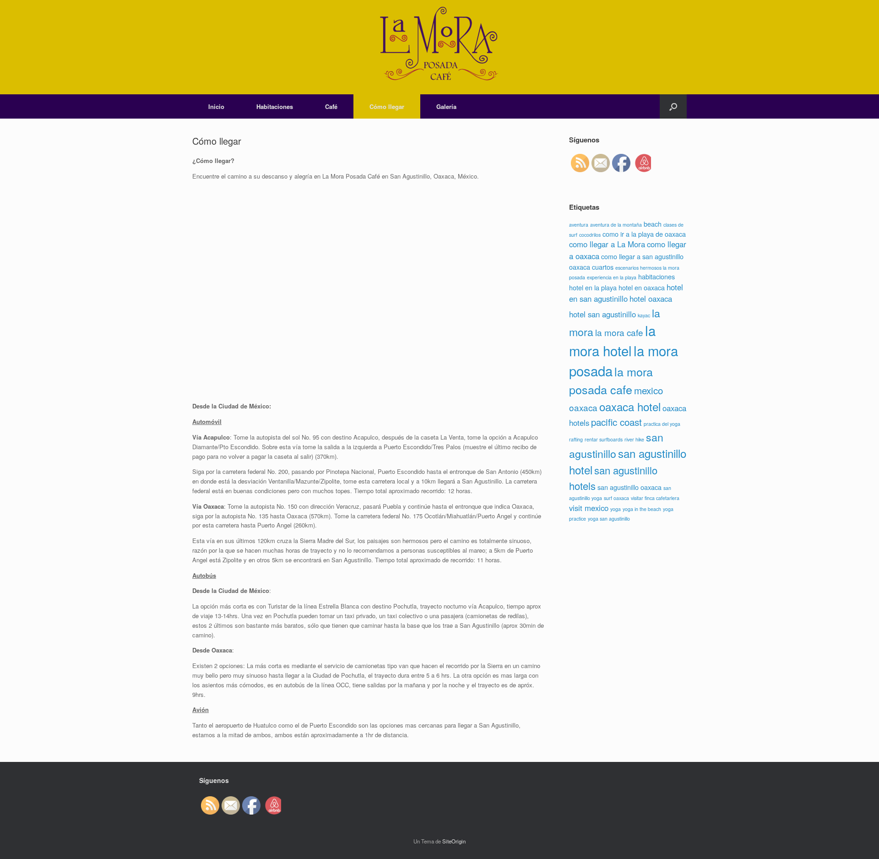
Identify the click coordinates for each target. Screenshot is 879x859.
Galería (446, 106)
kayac (644, 315)
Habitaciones (274, 106)
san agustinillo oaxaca (629, 487)
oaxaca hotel (630, 406)
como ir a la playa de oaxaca (644, 234)
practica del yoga (662, 423)
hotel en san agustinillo (626, 293)
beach (653, 223)
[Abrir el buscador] (673, 106)
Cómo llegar (386, 106)
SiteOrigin (454, 841)
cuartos (602, 267)
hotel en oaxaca (642, 287)
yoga (615, 509)
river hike (634, 439)
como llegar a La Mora (607, 244)
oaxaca (583, 407)
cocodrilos (590, 234)
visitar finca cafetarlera (655, 498)
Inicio (216, 106)
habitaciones (656, 276)
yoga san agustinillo (609, 518)
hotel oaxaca (650, 298)
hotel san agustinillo (602, 314)
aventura (578, 224)
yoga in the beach (642, 509)
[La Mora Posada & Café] (439, 47)
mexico (648, 390)
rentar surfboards (604, 439)
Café (331, 106)
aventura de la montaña (616, 224)
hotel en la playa (593, 287)
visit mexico (588, 507)
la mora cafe (619, 332)
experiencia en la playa (611, 277)
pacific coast (616, 422)
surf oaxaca (616, 498)
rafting (576, 439)
